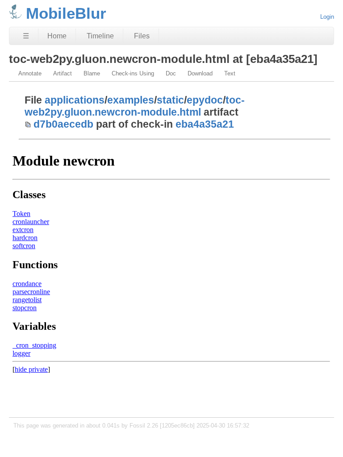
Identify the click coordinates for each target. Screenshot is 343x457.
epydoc (205, 100)
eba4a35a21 (205, 124)
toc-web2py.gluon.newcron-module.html (135, 106)
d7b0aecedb (63, 124)
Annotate (30, 73)
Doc (171, 73)
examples (130, 100)
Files (142, 36)
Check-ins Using (133, 73)
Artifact (62, 73)
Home (57, 36)
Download (200, 73)
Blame (92, 73)
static (170, 100)
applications (75, 100)
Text (229, 73)
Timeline (100, 36)
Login (327, 16)
